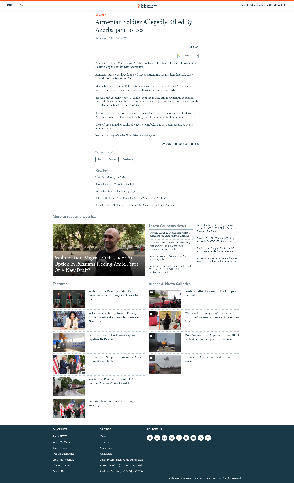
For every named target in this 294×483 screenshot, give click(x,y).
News (103, 436)
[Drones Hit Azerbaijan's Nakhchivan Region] (165, 364)
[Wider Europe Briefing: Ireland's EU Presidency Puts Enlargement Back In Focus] (69, 299)
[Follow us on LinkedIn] (193, 438)
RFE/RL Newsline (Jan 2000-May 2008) (121, 465)
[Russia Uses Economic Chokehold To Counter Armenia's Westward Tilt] (69, 386)
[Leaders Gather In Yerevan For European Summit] (165, 299)
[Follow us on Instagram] (164, 438)
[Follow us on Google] (172, 438)
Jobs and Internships (63, 454)
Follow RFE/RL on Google (251, 5)
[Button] (194, 47)
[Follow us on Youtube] (150, 438)
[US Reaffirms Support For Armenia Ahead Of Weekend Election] (69, 364)
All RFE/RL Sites (61, 465)
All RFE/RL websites (277, 5)
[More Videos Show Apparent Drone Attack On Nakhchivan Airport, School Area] (165, 342)
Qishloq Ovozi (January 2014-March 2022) (122, 460)
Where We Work (61, 442)
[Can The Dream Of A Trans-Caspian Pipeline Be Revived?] (69, 342)
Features (104, 442)
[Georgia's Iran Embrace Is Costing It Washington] (69, 408)
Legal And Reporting (63, 460)
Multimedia (106, 454)
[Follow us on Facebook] (186, 438)
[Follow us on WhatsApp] (201, 438)
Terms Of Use (60, 448)
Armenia (100, 15)
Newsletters (106, 448)
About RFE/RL (60, 436)
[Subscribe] (208, 438)
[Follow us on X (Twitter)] (179, 438)
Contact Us (58, 471)
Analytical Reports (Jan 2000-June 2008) (121, 471)
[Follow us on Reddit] (157, 438)
